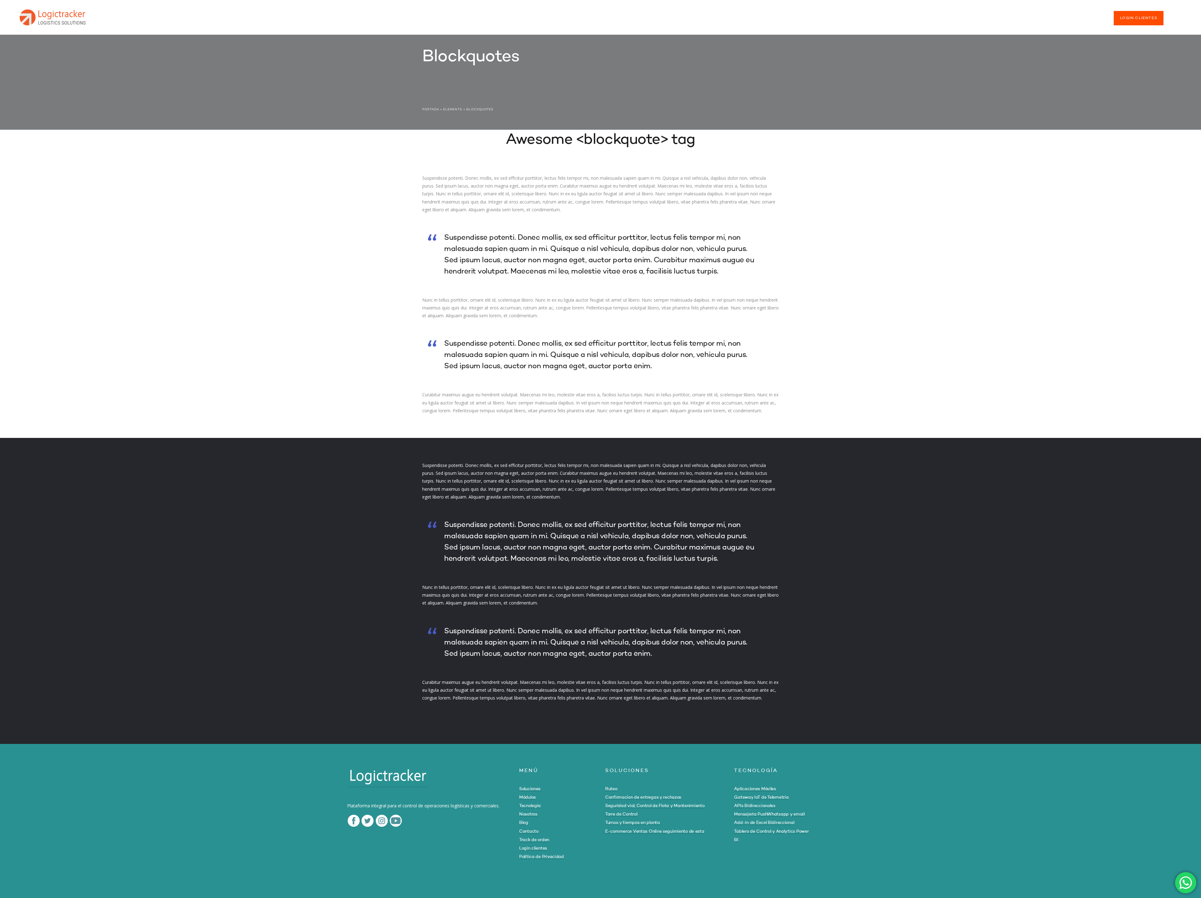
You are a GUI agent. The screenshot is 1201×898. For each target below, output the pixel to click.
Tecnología (530, 806)
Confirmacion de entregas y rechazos (643, 797)
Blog (523, 822)
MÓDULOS (907, 15)
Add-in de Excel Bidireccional (764, 822)
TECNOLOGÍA (944, 15)
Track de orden (534, 840)
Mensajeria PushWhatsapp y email (769, 814)
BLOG (1011, 15)
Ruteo (611, 789)
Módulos (527, 797)
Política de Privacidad (541, 857)
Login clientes (533, 848)
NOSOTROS (982, 15)
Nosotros (528, 814)
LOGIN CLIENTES (1138, 18)
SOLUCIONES (870, 15)
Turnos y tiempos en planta (632, 822)
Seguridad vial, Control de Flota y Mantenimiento (655, 806)
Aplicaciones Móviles (755, 789)
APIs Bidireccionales (754, 806)
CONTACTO (1040, 15)
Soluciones (529, 789)
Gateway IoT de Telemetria (761, 797)
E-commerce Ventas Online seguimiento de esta (654, 831)
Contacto (529, 831)
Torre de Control (621, 814)
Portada (430, 109)
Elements (452, 109)
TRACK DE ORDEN (1083, 15)
